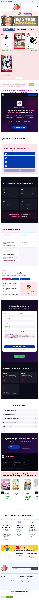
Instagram (29, 580)
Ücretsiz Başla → (32, 95)
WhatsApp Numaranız (7, 323)
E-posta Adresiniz (7, 318)
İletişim (24, 462)
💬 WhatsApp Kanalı (21, 464)
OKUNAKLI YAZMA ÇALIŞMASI (6, 495)
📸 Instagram (27, 464)
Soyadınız (22, 313)
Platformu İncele (26, 446)
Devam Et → (19, 170)
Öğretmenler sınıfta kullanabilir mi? (19, 422)
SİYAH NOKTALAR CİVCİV (32, 50)
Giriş (37, 1)
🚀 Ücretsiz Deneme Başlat (19, 346)
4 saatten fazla (9, 166)
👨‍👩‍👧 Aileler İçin (15, 279)
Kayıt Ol (31, 84)
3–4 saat (8, 161)
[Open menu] (1, 7)
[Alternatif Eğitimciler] (17, 6)
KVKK (21, 583)
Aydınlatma (22, 581)
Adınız (5, 313)
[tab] (9, 29)
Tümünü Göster (19, 509)
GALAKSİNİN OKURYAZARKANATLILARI (6, 73)
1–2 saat (8, 157)
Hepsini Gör (19, 78)
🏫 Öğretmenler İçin (25, 279)
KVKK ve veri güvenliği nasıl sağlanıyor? (19, 426)
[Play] (19, 21)
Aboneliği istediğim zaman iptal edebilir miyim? (19, 418)
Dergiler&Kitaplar (22, 580)
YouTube (28, 583)
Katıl (32, 536)
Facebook (29, 578)
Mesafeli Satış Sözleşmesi (18, 462)
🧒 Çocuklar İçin (6, 279)
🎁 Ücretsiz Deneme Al (19, 127)
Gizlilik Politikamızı (10, 337)
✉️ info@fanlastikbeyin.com (13, 464)
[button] (1, 21)
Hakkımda (21, 578)
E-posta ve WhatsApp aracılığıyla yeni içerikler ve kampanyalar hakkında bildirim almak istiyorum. (19, 343)
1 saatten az (9, 153)
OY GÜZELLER (19, 50)
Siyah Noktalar (3, 587)
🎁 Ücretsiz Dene (14, 446)
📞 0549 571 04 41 (5, 464)
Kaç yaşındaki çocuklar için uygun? (19, 410)
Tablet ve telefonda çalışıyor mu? (19, 414)
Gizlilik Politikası (10, 462)
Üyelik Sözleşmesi (4, 462)
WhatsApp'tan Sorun (20, 356)
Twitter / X (29, 581)
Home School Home (4, 589)
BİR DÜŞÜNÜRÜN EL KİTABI (6, 50)
